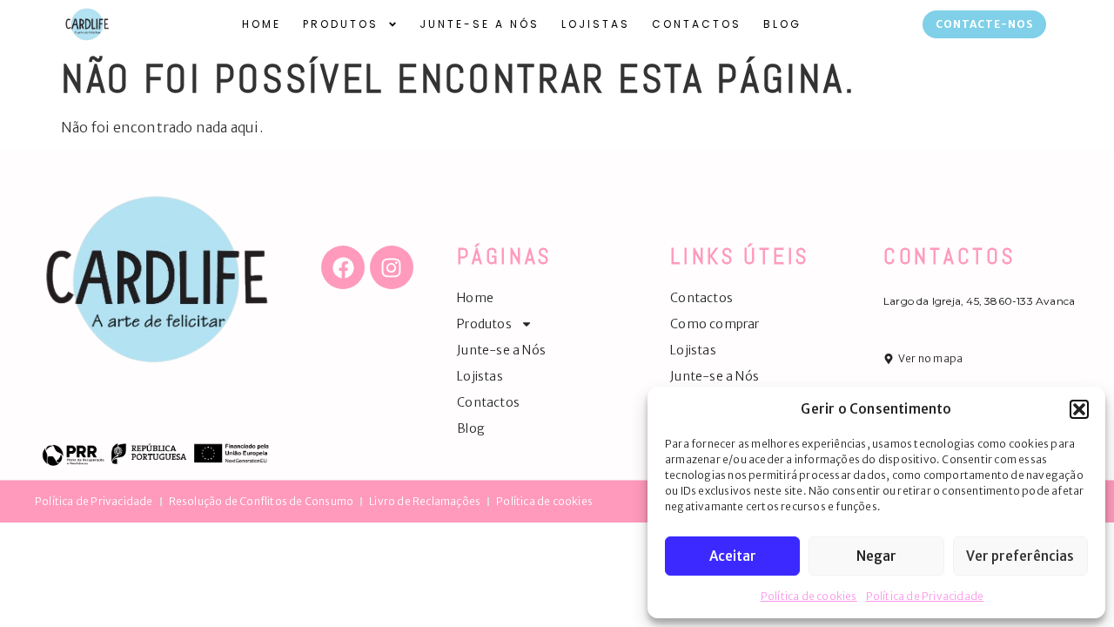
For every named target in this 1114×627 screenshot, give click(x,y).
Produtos (341, 24)
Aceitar (732, 556)
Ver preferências (1020, 556)
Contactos (697, 24)
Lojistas (595, 24)
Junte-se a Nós (479, 24)
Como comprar (714, 324)
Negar (876, 556)
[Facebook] (343, 267)
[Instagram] (391, 267)
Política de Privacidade (925, 596)
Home (261, 24)
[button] (1079, 409)
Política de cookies (809, 596)
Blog (782, 24)
